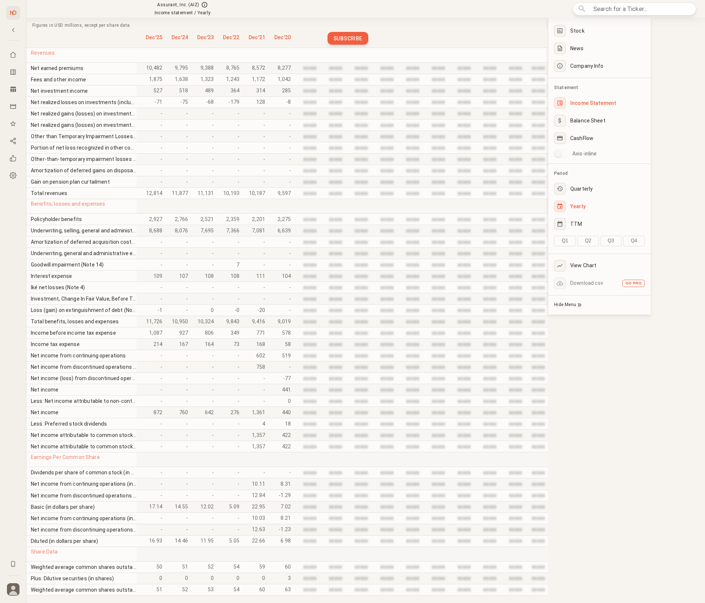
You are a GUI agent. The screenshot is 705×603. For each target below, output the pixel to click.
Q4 (634, 240)
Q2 (588, 240)
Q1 (565, 240)
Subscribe (347, 38)
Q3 (611, 240)
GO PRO (633, 283)
